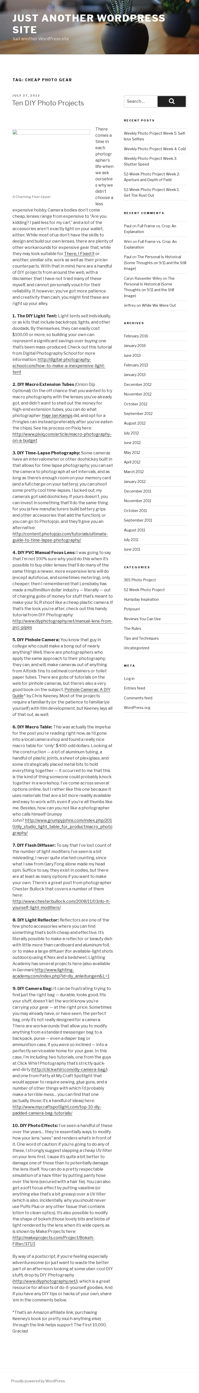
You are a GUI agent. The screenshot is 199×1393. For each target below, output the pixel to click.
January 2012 (135, 481)
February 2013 (136, 365)
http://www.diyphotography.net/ (45, 1281)
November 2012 (138, 394)
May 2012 (132, 452)
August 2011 (134, 530)
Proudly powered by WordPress (38, 1381)
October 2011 (135, 510)
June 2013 (132, 355)
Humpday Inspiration (141, 599)
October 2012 (135, 404)
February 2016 (136, 336)
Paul (127, 226)
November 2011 (137, 501)
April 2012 (132, 462)
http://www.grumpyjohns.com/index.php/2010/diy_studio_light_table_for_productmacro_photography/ (62, 826)
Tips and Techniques (141, 638)
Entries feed (134, 688)
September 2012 (138, 413)
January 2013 (135, 374)
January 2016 (135, 345)
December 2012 (138, 384)
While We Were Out (159, 305)
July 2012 (131, 433)
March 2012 (134, 471)
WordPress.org (137, 707)
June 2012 (132, 442)
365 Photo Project (140, 580)
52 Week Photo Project (144, 590)
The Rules (132, 628)
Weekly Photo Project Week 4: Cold (155, 149)
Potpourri (132, 609)
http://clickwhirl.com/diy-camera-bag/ (69, 1069)
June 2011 (132, 549)
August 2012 (135, 423)
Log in (129, 678)
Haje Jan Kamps (57, 415)
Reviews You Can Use (142, 619)
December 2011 (137, 491)
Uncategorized (136, 648)
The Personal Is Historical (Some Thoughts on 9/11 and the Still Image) (155, 263)
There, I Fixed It (79, 253)
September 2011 (138, 520)
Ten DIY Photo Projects (48, 103)
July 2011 (131, 539)
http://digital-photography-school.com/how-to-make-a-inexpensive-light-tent (58, 365)
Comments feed (138, 698)
